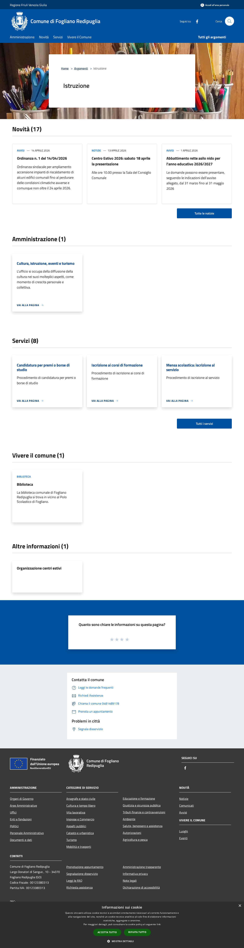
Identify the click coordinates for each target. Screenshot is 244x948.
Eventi (183, 838)
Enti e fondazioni (21, 819)
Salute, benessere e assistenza (142, 826)
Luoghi (183, 831)
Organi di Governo (21, 798)
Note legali (130, 880)
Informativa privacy (135, 873)
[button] (122, 941)
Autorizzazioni (132, 832)
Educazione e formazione (139, 798)
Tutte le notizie (204, 213)
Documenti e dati (21, 840)
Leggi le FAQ (74, 880)
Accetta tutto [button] (107, 932)
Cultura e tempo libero (80, 805)
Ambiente (129, 819)
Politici (14, 826)
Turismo (71, 840)
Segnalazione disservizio (82, 873)
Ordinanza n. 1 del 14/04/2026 (42, 158)
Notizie (96, 150)
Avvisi (21, 150)
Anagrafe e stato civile (80, 798)
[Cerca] (229, 21)
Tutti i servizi (204, 423)
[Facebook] (195, 21)
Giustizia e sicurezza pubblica (142, 805)
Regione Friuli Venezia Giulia (28, 5)
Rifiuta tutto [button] (137, 932)
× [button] (239, 905)
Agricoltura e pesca (135, 839)
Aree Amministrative (23, 805)
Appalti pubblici (76, 826)
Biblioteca (24, 476)
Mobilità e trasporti (78, 846)
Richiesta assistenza (79, 887)
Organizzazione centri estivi (39, 568)
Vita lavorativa (75, 812)
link (159, 924)
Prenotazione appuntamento (84, 867)
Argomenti (81, 68)
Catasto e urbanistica (80, 833)
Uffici (13, 812)
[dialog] (122, 925)
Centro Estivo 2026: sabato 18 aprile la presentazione (121, 161)
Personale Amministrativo (27, 833)
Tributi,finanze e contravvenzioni (144, 812)
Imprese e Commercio (80, 819)
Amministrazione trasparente (142, 867)
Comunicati (186, 805)
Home (65, 68)
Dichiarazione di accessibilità (141, 887)
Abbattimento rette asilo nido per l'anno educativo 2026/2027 (193, 161)
